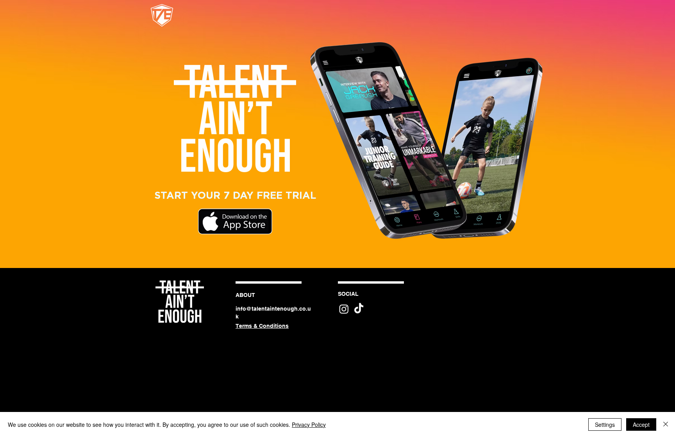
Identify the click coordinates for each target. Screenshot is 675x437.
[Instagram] (344, 309)
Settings (605, 424)
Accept (641, 424)
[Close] (665, 424)
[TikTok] (359, 309)
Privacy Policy (309, 424)
